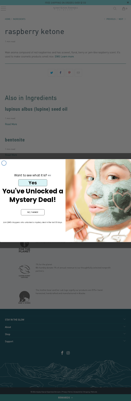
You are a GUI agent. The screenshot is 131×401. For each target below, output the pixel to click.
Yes (32, 182)
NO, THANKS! (32, 212)
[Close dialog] (4, 163)
